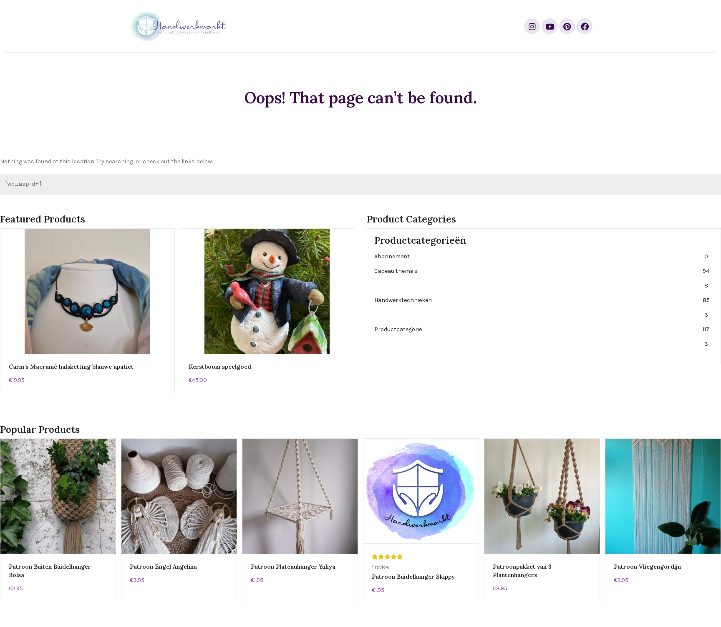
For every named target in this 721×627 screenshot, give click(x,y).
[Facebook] (584, 26)
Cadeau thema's (541, 278)
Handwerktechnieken (542, 307)
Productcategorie (541, 336)
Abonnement (541, 256)
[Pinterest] (567, 26)
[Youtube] (549, 26)
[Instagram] (532, 26)
